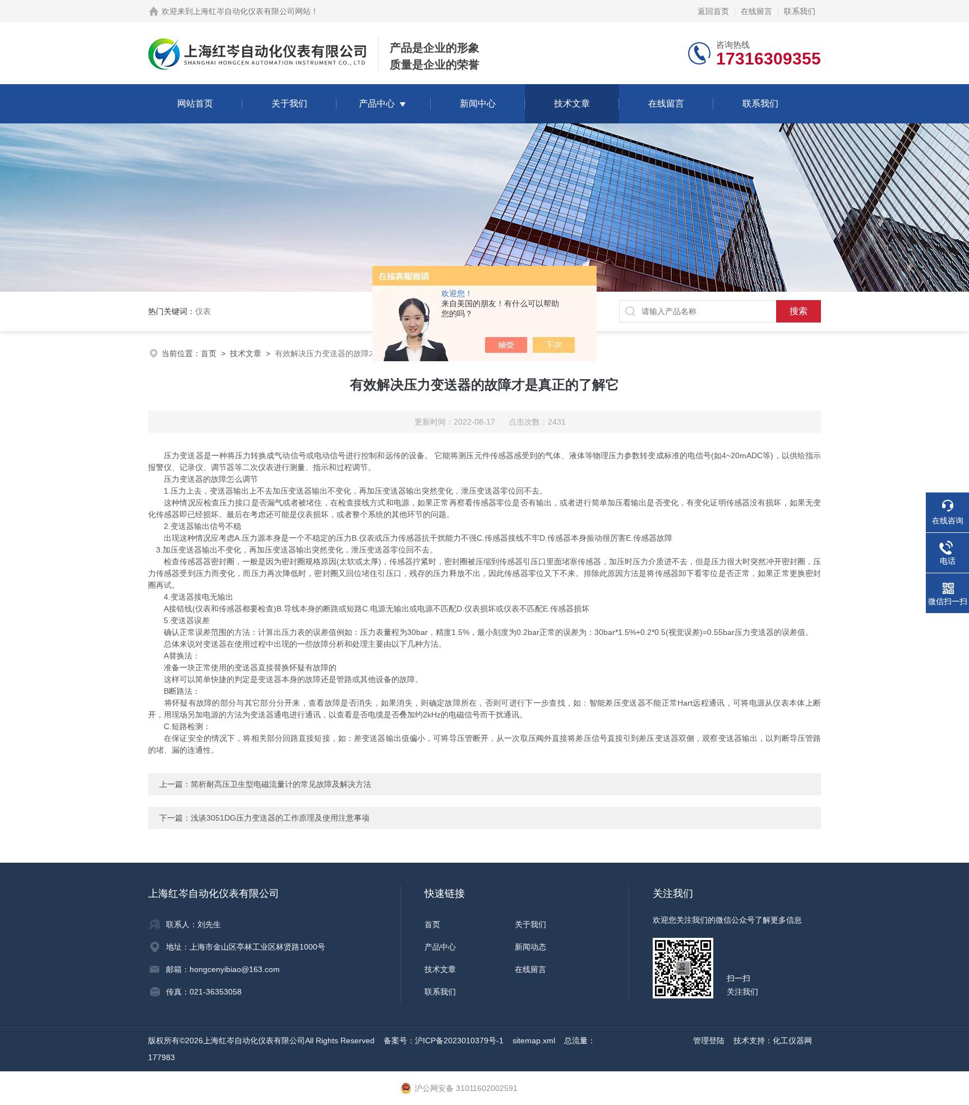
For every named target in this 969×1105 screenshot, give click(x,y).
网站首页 (195, 103)
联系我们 (799, 11)
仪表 (203, 311)
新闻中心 (478, 103)
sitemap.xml (534, 1040)
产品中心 (377, 103)
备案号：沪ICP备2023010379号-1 (444, 1040)
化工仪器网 (792, 1040)
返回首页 (713, 11)
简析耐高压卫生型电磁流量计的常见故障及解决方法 (281, 784)
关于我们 (289, 103)
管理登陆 (709, 1040)
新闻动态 (530, 946)
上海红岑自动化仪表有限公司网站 (252, 11)
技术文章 (572, 103)
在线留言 (756, 11)
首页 (208, 353)
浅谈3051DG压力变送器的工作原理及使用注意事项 (280, 817)
